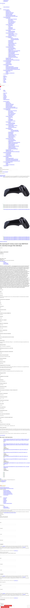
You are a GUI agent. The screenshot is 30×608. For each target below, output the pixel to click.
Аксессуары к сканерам (11, 29)
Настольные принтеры (11, 123)
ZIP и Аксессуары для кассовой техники (12, 16)
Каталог (4, 91)
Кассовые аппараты (6, 9)
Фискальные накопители (9, 13)
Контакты (4, 98)
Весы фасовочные (11, 112)
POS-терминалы (10, 41)
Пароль (1, 170)
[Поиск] (0, 86)
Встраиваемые (10, 28)
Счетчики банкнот (8, 153)
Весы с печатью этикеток (12, 113)
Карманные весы (10, 23)
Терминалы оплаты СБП (9, 150)
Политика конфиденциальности (4, 487)
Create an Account (2, 175)
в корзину (5, 447)
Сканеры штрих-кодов (9, 24)
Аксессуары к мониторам (14, 38)
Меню (4, 90)
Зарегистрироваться (6, 99)
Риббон (7, 163)
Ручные (9, 26)
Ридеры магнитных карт (11, 136)
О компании (5, 96)
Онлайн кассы (8, 10)
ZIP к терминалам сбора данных (13, 57)
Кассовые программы (9, 14)
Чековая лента (8, 162)
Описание (4, 262)
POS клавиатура (10, 42)
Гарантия (4, 499)
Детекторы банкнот (8, 63)
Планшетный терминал (11, 55)
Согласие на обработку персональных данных (6, 488)
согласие (3, 593)
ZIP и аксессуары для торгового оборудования (12, 151)
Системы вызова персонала (7, 64)
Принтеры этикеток (11, 126)
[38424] (3, 451)
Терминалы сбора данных (12, 56)
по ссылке (24, 594)
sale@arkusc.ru (5, 1)
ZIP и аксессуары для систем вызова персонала (13, 69)
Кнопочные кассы (8, 11)
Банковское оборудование (7, 152)
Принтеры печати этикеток (10, 124)
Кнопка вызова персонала (10, 66)
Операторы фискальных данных (10, 15)
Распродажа (5, 497)
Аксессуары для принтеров (12, 35)
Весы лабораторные (11, 22)
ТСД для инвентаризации (12, 48)
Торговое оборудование (6, 17)
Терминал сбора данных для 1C (13, 51)
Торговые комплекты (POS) (12, 43)
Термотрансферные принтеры (12, 125)
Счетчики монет (8, 62)
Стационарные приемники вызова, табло (12, 68)
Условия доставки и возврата (7, 503)
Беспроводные (10, 25)
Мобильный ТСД (10, 49)
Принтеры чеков (8, 30)
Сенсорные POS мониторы (15, 39)
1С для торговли (5, 165)
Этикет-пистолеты (11, 137)
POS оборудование (9, 36)
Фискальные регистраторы (10, 12)
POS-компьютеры (11, 40)
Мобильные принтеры (11, 122)
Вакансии (4, 97)
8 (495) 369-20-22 (5, 0)
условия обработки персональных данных (10, 512)
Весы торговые (10, 111)
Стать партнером (2, 3)
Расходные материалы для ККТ (8, 70)
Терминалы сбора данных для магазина (14, 50)
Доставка (4, 498)
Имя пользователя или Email (4, 169)
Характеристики (5, 263)
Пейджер (7, 65)
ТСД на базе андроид (11, 139)
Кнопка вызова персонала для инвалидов (12, 67)
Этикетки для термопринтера (10, 164)
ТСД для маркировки (11, 53)
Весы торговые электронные (12, 110)
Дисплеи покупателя (11, 44)
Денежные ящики (8, 149)
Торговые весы (8, 109)
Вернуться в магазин (8, 605)
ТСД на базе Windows (11, 52)
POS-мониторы (10, 37)
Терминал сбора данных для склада (13, 54)
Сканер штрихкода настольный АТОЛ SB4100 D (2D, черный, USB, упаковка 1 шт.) (15, 452)
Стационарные (10, 27)
